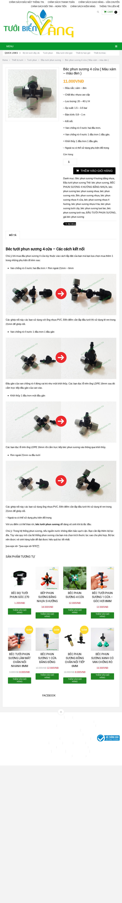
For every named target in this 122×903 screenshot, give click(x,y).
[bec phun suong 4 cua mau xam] (32, 117)
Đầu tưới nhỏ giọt (64, 53)
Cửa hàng (42, 743)
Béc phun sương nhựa (87, 195)
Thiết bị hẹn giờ (83, 53)
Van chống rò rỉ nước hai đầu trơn (27, 268)
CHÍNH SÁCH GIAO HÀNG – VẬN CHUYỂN (98, 2)
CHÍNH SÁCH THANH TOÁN (61, 2)
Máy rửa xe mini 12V (45, 747)
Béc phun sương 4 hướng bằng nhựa (94, 178)
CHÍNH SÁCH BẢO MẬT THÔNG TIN (26, 2)
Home (5, 60)
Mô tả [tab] (12, 235)
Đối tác (68, 743)
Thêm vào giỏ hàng (97, 170)
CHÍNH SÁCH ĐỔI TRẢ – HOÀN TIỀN (48, 6)
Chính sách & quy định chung (41, 726)
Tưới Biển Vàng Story (61, 760)
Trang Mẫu (80, 756)
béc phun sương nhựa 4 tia (85, 204)
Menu (10, 46)
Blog (69, 717)
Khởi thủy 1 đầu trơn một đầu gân (27, 395)
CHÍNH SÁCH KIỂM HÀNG (82, 6)
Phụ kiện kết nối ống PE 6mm (72, 747)
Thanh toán (59, 752)
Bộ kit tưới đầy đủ (31, 53)
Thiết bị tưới (17, 60)
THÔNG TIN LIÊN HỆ (109, 6)
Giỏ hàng (79, 743)
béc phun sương (100, 182)
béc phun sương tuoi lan (93, 208)
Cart (112, 12)
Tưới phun (48, 53)
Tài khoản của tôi (42, 752)
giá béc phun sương (73, 216)
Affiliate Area (57, 717)
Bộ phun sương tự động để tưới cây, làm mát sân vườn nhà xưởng (61, 722)
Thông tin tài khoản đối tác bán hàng (54, 756)
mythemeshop (18, 739)
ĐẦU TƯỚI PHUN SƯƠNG (100, 212)
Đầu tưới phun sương (51, 60)
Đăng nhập (56, 743)
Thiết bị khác (100, 53)
